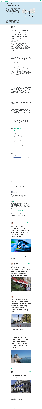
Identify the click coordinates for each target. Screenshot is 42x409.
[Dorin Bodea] (12, 264)
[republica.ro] (12, 408)
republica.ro (4, 1)
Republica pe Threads (17, 130)
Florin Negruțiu (19, 140)
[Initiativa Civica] (13, 171)
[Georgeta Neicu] (13, 162)
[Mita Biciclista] (21, 386)
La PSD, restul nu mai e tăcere (23, 98)
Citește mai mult (13, 259)
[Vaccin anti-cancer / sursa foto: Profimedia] (21, 245)
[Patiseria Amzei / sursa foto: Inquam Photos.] (21, 284)
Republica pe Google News (17, 128)
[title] (15, 141)
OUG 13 (27, 215)
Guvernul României (19, 215)
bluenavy (14, 191)
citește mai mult (12, 197)
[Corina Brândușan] (12, 297)
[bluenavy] (12, 192)
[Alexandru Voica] (12, 223)
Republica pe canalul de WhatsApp (19, 131)
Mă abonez (19, 148)
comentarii (29, 222)
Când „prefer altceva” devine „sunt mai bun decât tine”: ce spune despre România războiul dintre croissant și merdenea (21, 271)
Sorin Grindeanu (13, 215)
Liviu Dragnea (23, 215)
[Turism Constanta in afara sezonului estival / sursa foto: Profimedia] (21, 356)
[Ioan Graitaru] (13, 181)
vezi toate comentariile (21, 210)
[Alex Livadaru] (12, 27)
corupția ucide (13, 217)
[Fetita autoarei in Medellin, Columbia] (21, 320)
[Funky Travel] (12, 334)
